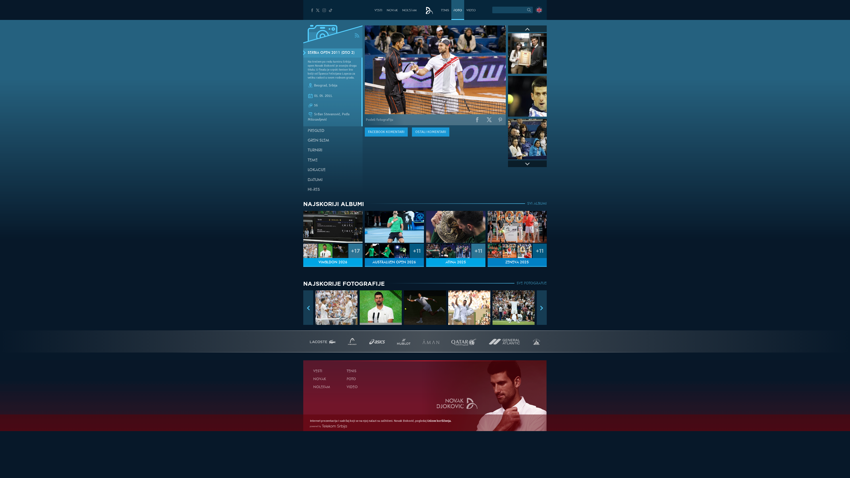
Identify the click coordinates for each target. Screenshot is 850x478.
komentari (386, 132)
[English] (539, 10)
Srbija (333, 85)
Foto (458, 10)
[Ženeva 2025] (517, 227)
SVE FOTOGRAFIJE (532, 283)
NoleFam (409, 10)
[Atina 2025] (455, 227)
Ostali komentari (430, 132)
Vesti (378, 10)
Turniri (315, 150)
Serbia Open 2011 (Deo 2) (331, 53)
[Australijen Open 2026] (394, 227)
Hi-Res (314, 190)
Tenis (445, 10)
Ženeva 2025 (517, 262)
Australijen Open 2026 (394, 262)
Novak (392, 10)
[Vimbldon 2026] (333, 227)
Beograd (320, 85)
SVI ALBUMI (537, 204)
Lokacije (317, 170)
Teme (313, 160)
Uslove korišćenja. (439, 421)
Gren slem (318, 141)
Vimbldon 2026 (333, 262)
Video (471, 10)
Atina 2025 (456, 262)
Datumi (315, 180)
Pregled (316, 131)
